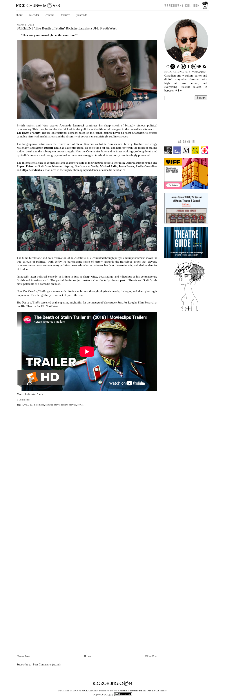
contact (49, 14)
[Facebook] (188, 68)
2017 (25, 404)
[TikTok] (178, 68)
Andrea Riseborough (139, 162)
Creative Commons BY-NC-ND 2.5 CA (138, 690)
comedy (40, 404)
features (65, 14)
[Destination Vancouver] (186, 153)
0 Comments (23, 399)
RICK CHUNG (90, 690)
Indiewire (30, 394)
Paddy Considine (146, 166)
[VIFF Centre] (186, 188)
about (19, 14)
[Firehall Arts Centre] (186, 222)
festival (49, 404)
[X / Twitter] (172, 68)
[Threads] (193, 68)
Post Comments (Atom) (46, 664)
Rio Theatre (28, 306)
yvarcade (81, 14)
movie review (61, 404)
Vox (40, 394)
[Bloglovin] (189, 311)
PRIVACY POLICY (103, 695)
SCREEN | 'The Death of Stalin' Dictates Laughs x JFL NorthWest (66, 28)
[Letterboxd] (199, 68)
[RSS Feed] (204, 68)
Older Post (151, 656)
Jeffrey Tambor (134, 144)
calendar (34, 14)
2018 (32, 404)
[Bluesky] (183, 68)
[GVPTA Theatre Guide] (186, 257)
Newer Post (23, 656)
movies (72, 404)
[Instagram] (167, 68)
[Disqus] (87, 475)
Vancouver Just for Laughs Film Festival (128, 302)
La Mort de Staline (132, 132)
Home (87, 656)
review (81, 404)
